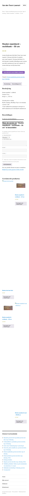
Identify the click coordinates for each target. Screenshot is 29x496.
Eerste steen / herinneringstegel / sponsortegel (14, 445)
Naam (4, 147)
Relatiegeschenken (8, 459)
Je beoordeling (7, 139)
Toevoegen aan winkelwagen (13, 72)
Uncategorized (7, 470)
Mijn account (5, 480)
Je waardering (7, 135)
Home (3, 11)
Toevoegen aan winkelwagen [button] (6, 297)
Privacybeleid (15, 491)
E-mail (4, 153)
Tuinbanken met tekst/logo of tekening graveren (14, 468)
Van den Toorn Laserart (11, 5)
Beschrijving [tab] (7, 84)
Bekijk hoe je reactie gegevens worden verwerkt (13, 169)
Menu (24, 5)
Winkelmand (5, 487)
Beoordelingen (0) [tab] (16, 84)
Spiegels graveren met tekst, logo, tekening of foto (15, 462)
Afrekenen (4, 484)
